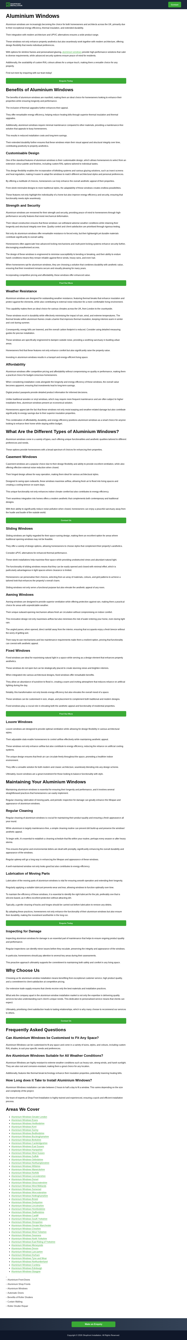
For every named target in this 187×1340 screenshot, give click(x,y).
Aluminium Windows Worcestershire (29, 1192)
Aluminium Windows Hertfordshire (27, 1123)
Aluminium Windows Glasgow (26, 1271)
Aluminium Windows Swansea (26, 1235)
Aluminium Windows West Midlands (28, 1186)
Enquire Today (66, 81)
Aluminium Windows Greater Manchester (31, 1225)
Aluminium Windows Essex (24, 1120)
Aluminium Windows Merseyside (27, 1245)
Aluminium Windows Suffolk (25, 1156)
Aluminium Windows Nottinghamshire (29, 1196)
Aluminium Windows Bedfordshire (27, 1133)
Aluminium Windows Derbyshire (27, 1202)
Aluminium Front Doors (19, 1280)
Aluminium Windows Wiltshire (25, 1166)
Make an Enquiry (93, 1324)
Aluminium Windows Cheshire (26, 1229)
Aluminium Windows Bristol (24, 1199)
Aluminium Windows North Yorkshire (29, 1238)
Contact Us (66, 520)
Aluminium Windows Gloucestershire (29, 1182)
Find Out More (66, 283)
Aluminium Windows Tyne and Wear (29, 1258)
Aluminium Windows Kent (23, 1127)
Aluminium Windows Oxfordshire (27, 1159)
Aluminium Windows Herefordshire (28, 1209)
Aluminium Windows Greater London (29, 1117)
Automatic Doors (16, 1293)
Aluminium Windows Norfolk (25, 1173)
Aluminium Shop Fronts (19, 1284)
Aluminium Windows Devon (24, 1248)
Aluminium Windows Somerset (26, 1189)
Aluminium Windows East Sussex (27, 1146)
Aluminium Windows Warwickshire (28, 1169)
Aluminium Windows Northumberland (29, 1261)
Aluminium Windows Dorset (24, 1179)
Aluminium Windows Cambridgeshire (29, 1143)
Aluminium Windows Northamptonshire (30, 1163)
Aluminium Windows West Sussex (28, 1153)
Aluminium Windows (18, 1288)
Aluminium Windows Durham (25, 1255)
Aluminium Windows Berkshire (26, 1140)
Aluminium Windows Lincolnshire (27, 1206)
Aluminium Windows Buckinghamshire (30, 1136)
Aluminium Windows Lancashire (27, 1252)
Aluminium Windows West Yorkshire (29, 1232)
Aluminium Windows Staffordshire (27, 1212)
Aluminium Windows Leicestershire (28, 1176)
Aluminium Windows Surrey (24, 1130)
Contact (174, 5)
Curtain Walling (15, 1302)
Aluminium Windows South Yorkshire (29, 1219)
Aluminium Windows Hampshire (27, 1150)
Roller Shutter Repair (18, 1306)
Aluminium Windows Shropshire (27, 1222)
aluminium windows (72, 52)
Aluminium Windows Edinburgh (26, 1268)
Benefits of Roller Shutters (20, 1297)
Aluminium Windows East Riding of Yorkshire (33, 1242)
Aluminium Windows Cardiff (24, 1215)
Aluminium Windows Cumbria (25, 1265)
